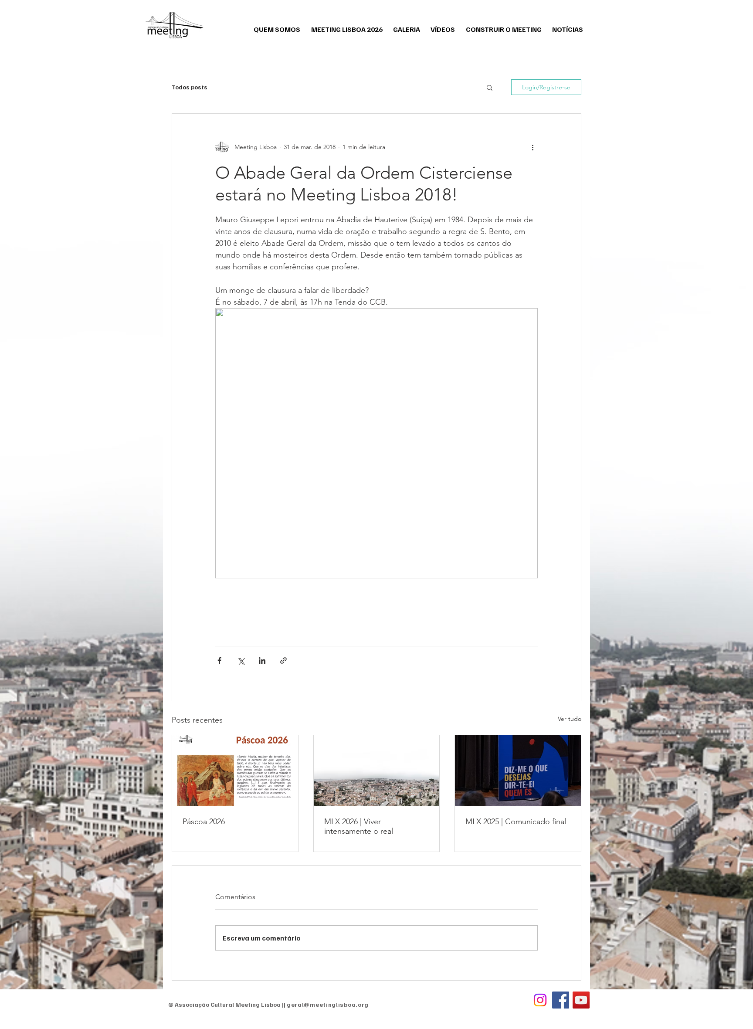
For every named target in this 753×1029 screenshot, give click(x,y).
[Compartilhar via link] (283, 660)
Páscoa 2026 (204, 821)
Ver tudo (569, 719)
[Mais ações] (532, 147)
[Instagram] (540, 1000)
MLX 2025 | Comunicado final (515, 821)
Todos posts (189, 87)
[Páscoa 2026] (235, 770)
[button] (489, 87)
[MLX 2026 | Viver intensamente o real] (377, 770)
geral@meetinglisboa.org (328, 1004)
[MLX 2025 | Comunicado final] (518, 770)
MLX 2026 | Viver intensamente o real (358, 826)
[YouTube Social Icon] (581, 1000)
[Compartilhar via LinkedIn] (262, 660)
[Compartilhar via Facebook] (219, 660)
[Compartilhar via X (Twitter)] (241, 660)
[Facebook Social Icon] (560, 1000)
